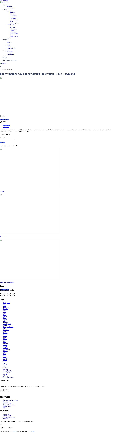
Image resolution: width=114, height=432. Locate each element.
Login (33, 431)
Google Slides (10, 54)
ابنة (4, 363)
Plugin (8, 38)
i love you (6, 330)
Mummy (5, 351)
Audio (5, 59)
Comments (6, 127)
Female (5, 316)
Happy (5, 325)
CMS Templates (11, 8)
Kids (4, 331)
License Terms (7, 403)
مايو (4, 375)
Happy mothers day (8, 327)
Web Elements (10, 47)
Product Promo (14, 20)
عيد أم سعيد (6, 372)
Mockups (9, 42)
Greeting (5, 322)
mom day (5, 343)
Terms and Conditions (9, 417)
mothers (5, 348)
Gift (4, 321)
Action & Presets (11, 48)
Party (4, 352)
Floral (4, 318)
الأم (4, 366)
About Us (6, 414)
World (5, 360)
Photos (5, 57)
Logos (8, 45)
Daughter (5, 309)
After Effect (10, 11)
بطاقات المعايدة (7, 371)
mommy (5, 345)
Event (4, 313)
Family (5, 315)
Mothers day (6, 349)
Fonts (4, 56)
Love (4, 334)
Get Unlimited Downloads (10, 60)
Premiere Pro (10, 24)
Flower (5, 319)
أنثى (4, 361)
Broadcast (12, 12)
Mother (5, 346)
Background (6, 303)
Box (4, 304)
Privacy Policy (7, 415)
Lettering (5, 333)
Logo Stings (13, 18)
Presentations (6, 50)
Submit (2, 142)
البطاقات (5, 368)
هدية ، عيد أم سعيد (8, 377)
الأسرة (5, 364)
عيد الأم (5, 374)
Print (8, 41)
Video (5, 9)
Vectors (9, 44)
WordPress (9, 6)
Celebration (6, 307)
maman (5, 337)
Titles (11, 21)
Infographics (13, 15)
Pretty (4, 355)
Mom (4, 342)
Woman (5, 358)
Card (4, 306)
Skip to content (4, 0)
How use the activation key (10, 400)
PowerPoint (10, 51)
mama (5, 336)
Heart (4, 328)
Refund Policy (7, 406)
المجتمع (5, 369)
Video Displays (14, 23)
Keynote (9, 53)
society (5, 357)
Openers (12, 17)
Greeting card (7, 324)
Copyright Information (9, 405)
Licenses (5, 401)
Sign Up (15, 431)
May (4, 340)
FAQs (5, 407)
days (4, 312)
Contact (5, 418)
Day (4, 310)
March (5, 339)
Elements (12, 14)
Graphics (5, 39)
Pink (4, 354)
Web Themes (6, 5)
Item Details (6, 125)
